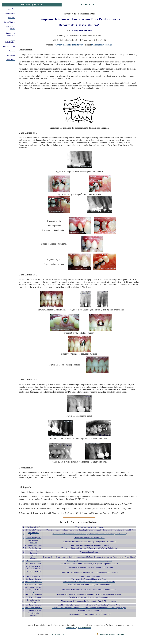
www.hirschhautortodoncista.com (68, 45)
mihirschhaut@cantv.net (101, 45)
